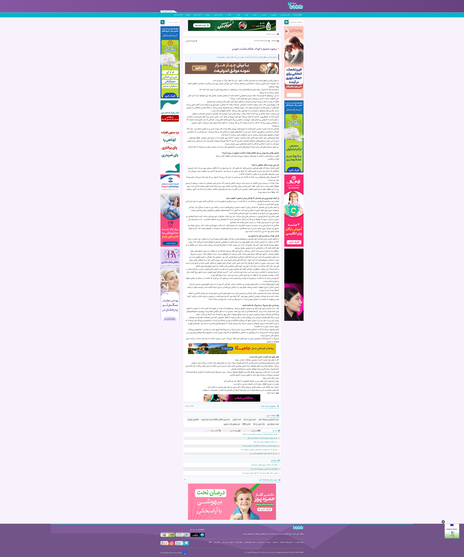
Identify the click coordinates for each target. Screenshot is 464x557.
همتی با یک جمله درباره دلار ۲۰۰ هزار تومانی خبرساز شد (260, 473)
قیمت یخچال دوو (273, 424)
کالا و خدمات (178, 15)
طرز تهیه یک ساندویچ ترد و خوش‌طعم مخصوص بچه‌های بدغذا (259, 450)
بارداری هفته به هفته (286, 542)
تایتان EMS (246, 424)
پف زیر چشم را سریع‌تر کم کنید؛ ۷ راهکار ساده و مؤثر (262, 438)
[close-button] (443, 521)
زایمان (255, 15)
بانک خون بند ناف (259, 424)
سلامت (229, 15)
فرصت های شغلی (250, 542)
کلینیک (187, 15)
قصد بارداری (285, 15)
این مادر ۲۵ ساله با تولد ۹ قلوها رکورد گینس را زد (263, 453)
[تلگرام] (181, 545)
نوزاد (246, 15)
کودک (238, 15)
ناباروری (273, 15)
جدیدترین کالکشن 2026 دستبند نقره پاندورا (215, 419)
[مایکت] (198, 535)
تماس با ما (261, 542)
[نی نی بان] (295, 5)
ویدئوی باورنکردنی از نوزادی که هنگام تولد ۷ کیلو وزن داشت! (259, 446)
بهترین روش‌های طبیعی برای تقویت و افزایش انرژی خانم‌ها (260, 434)
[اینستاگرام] (167, 545)
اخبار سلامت (197, 15)
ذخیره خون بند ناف (250, 419)
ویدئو (208, 15)
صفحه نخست (297, 15)
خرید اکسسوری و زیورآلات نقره (269, 419)
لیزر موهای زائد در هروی (232, 424)
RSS (210, 542)
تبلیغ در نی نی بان (228, 542)
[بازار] (167, 535)
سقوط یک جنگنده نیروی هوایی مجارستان (264, 465)
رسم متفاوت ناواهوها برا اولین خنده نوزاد (265, 442)
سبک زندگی (218, 15)
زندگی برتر (217, 542)
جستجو (275, 542)
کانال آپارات (239, 542)
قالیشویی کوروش (193, 419)
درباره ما (268, 542)
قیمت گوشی (237, 419)
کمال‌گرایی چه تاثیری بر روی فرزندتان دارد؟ (264, 469)
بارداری (264, 15)
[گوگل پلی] (182, 535)
